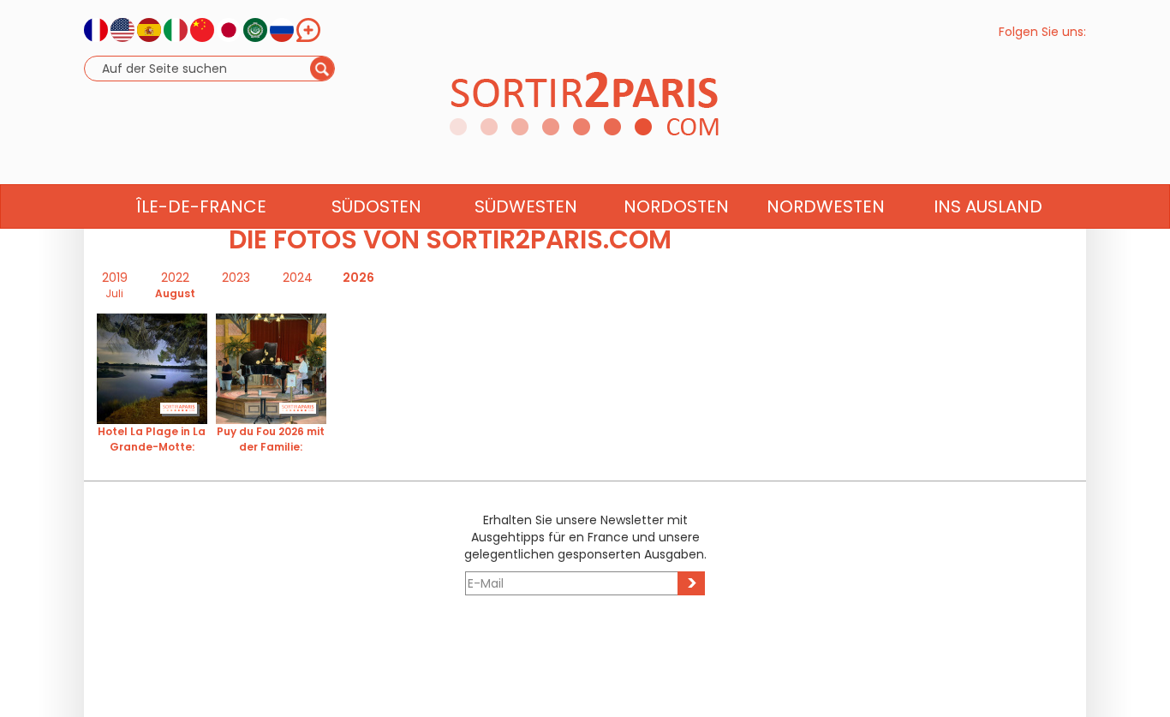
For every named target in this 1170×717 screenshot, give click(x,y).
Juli (114, 293)
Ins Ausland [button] (988, 206)
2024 (298, 277)
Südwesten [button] (526, 206)
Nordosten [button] (676, 206)
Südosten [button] (376, 206)
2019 (115, 277)
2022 (175, 277)
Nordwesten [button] (826, 206)
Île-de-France (201, 206)
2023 (236, 277)
